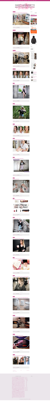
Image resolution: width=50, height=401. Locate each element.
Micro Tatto (17, 273)
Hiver (15, 385)
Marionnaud (13, 391)
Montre (24, 391)
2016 (26, 389)
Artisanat (19, 377)
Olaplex (16, 392)
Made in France (22, 388)
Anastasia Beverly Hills (13, 377)
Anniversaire (16, 377)
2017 (26, 388)
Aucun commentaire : (14, 47)
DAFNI (20, 381)
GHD (15, 384)
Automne (23, 377)
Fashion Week (24, 382)
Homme (24, 385)
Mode (18, 0)
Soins (22, 394)
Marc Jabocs (21, 390)
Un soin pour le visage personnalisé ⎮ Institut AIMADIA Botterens (19, 139)
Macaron (16, 388)
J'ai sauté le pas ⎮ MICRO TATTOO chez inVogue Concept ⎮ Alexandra (19, 258)
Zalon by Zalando (20, 175)
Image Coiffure (21, 66)
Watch (24, 396)
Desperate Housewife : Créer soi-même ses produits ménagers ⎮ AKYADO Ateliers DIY (20, 297)
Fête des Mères (16, 383)
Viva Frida (22, 396)
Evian (13, 382)
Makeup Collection (19, 389)
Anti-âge (18, 377)
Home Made (19, 385)
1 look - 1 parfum (15, 255)
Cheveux (23, 379)
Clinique (16, 380)
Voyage (23, 396)
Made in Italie (24, 388)
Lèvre (21, 387)
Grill (24, 384)
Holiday (16, 385)
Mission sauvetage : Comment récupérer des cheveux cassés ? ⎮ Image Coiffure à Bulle (20, 276)
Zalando (16, 175)
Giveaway (18, 384)
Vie (19, 396)
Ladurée (17, 387)
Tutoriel (12, 396)
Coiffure (19, 66)
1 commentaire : (14, 195)
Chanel (21, 379)
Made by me (18, 388)
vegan (16, 396)
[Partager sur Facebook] (18, 47)
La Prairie (14, 387)
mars (26, 385)
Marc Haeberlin (20, 390)
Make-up (14, 389)
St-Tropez (15, 395)
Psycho (15, 393)
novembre (26, 380)
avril (26, 384)
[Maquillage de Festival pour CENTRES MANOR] (21, 134)
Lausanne (20, 387)
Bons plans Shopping (25, 0)
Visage (21, 396)
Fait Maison (20, 382)
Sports (14, 395)
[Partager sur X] (17, 195)
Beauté (16, 0)
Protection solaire (13, 393)
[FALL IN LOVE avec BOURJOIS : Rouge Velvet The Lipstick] (21, 350)
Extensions (16, 382)
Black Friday (24, 378)
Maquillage (16, 352)
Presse (31, 0)
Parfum (19, 255)
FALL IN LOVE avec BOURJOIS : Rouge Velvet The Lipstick (18, 335)
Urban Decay (14, 396)
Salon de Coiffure (23, 66)
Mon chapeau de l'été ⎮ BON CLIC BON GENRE (17, 104)
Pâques (21, 392)
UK (13, 396)
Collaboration (24, 380)
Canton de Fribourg (16, 66)
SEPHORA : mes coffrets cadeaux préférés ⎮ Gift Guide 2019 (18, 31)
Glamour (20, 384)
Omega (17, 392)
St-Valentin (16, 395)
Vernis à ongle (18, 396)
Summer (19, 395)
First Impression (19, 383)
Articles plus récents (14, 370)
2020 (26, 378)
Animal (15, 377)
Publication (18, 101)
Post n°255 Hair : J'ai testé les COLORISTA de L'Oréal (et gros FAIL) (35, 77)
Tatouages (18, 273)
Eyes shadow (18, 382)
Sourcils (12, 395)
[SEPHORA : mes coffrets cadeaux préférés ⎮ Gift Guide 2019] (21, 46)
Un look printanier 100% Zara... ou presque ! (17, 218)
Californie (12, 379)
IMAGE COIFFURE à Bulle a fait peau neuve (17, 51)
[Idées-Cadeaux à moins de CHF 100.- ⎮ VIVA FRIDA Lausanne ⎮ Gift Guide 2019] (21, 26)
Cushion (19, 381)
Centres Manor (19, 379)
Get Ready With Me (13, 384)
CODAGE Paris (18, 380)
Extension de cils (15, 382)
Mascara (14, 391)
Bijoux (21, 378)
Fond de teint (24, 383)
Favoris (12, 383)
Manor (14, 390)
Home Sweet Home (21, 385)
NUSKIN (14, 392)
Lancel (18, 387)
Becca (20, 378)
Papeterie (20, 392)
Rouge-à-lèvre (18, 352)
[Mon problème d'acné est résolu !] (21, 194)
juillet (26, 382)
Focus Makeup (22, 383)
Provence (14, 393)
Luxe (13, 388)
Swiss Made (24, 395)
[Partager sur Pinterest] (18, 195)
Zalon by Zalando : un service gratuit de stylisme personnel (18, 158)
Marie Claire (16, 101)
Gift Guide (16, 384)
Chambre (20, 379)
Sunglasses (20, 395)
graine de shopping (22, 384)
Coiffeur (18, 66)
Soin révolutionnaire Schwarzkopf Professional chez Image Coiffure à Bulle (19, 355)
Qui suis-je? (33, 0)
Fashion (15, 121)
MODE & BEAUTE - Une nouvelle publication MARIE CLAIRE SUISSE (19, 84)
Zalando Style (18, 175)
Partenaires (29, 0)
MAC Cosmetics (15, 388)
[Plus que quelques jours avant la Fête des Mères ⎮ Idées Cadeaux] (21, 213)
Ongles (18, 392)
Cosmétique (13, 381)
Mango (13, 390)
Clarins (15, 380)
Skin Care (20, 394)
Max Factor (18, 391)
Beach (14, 378)
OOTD (19, 392)
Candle (13, 379)
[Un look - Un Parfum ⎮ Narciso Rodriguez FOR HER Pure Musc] (21, 253)
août (26, 381)
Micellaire (20, 391)
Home (17, 385)
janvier (26, 386)
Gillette (17, 384)
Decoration (22, 381)
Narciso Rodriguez (17, 255)
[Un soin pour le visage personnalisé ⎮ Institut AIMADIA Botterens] (21, 153)
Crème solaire (17, 381)
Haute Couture (13, 385)
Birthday (22, 378)
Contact (35, 0)
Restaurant (20, 393)
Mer (19, 391)
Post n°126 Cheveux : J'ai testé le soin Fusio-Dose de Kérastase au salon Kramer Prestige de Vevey (35, 73)
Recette (19, 393)
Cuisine (18, 381)
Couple (14, 381)
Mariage (22, 390)
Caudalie (17, 379)
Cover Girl (15, 381)
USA (15, 396)
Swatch (22, 395)
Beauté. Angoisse (19, 378)
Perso (24, 392)
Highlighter (14, 385)
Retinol (21, 393)
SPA (13, 395)
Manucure (15, 390)
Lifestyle (20, 0)
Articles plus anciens (28, 370)
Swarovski (21, 395)
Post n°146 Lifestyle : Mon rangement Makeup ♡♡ (35, 79)
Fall (21, 382)
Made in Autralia (20, 388)
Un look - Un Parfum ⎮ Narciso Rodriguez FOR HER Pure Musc (18, 238)
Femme (13, 383)
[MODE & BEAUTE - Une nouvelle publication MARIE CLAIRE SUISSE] (21, 99)
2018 (26, 387)
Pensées (23, 392)
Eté (14, 121)
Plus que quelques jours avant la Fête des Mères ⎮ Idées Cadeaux (19, 199)
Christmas (13, 380)
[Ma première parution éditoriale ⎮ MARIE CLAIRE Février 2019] (21, 330)
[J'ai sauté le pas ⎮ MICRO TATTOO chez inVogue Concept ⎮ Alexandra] (21, 271)
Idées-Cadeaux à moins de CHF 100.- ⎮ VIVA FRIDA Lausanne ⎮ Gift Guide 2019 (20, 12)
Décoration (24, 381)
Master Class (16, 391)
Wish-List (22, 0)
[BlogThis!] (17, 47)
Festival (14, 383)
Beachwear (15, 378)
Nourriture (13, 392)
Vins (20, 396)
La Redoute (16, 387)
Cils (14, 380)
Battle (13, 378)
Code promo (20, 380)
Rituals (22, 393)
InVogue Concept (15, 273)
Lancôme (19, 387)
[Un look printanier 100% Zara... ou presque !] (21, 233)
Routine (13, 394)
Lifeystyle (24, 387)
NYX (15, 392)
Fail (19, 382)
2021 (26, 377)
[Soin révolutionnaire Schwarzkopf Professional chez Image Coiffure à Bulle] (21, 366)
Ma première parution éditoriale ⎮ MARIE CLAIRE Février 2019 (18, 316)
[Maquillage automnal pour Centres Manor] (21, 79)
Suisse (18, 395)
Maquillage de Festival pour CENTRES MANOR (17, 125)
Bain (12, 378)
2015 (26, 390)
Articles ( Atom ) (16, 371)
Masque (15, 391)
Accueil (14, 0)
